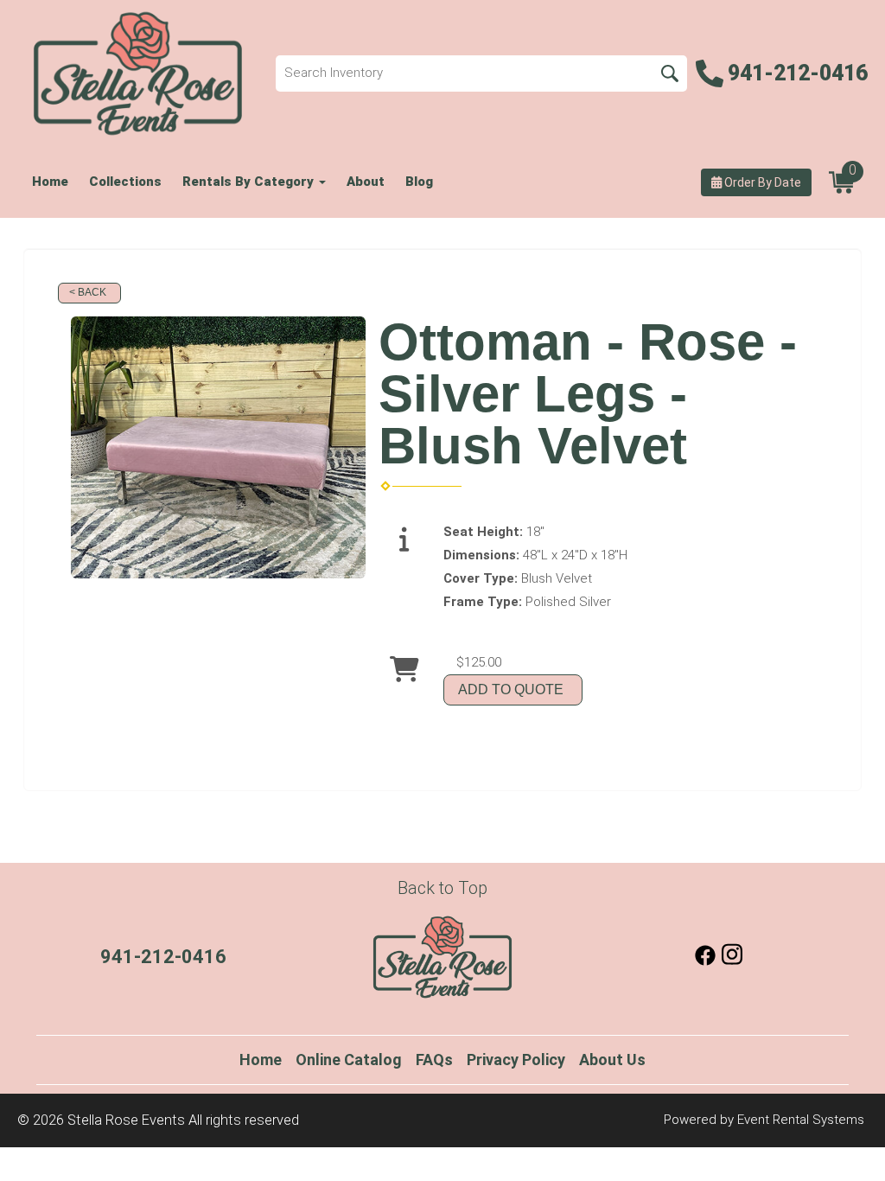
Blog (419, 181)
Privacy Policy (516, 1059)
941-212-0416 (163, 956)
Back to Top (442, 888)
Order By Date (761, 182)
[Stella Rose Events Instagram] (732, 961)
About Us (612, 1059)
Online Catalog (349, 1059)
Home (50, 181)
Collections (125, 181)
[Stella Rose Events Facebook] (705, 961)
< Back (87, 292)
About (366, 181)
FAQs (434, 1059)
